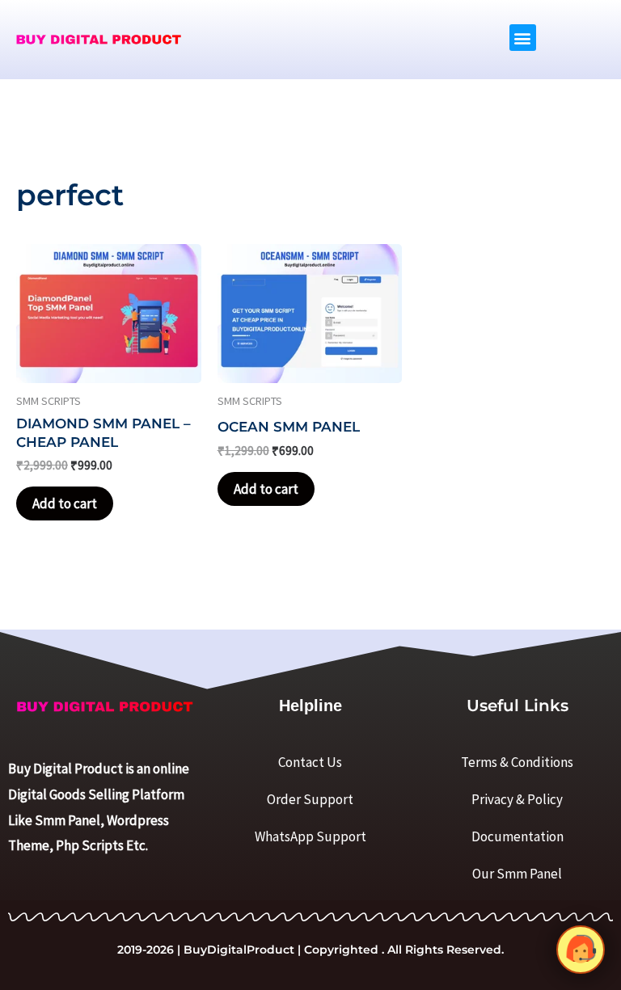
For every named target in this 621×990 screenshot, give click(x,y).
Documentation (517, 836)
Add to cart (64, 503)
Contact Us (310, 762)
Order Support (310, 799)
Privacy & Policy (517, 799)
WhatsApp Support (310, 836)
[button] (522, 37)
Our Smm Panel (517, 874)
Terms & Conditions (517, 762)
